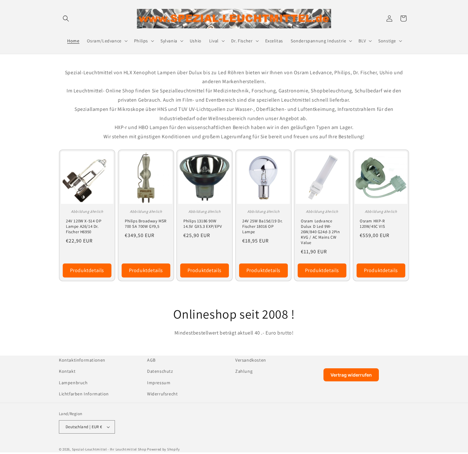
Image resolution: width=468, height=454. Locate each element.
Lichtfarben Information (84, 394)
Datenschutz (160, 371)
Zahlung (243, 371)
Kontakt (67, 371)
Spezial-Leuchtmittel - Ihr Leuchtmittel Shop (109, 449)
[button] (66, 18)
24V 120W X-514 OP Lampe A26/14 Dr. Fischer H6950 (83, 226)
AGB (151, 360)
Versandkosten (250, 360)
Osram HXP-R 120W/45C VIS (372, 224)
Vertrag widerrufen (351, 375)
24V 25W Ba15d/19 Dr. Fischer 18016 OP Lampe (262, 226)
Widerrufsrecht (162, 394)
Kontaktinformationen (82, 360)
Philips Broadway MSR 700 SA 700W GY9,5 (146, 224)
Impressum (158, 383)
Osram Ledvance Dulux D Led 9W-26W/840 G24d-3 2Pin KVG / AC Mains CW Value (320, 232)
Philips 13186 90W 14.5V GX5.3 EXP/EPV (202, 224)
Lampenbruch (73, 383)
